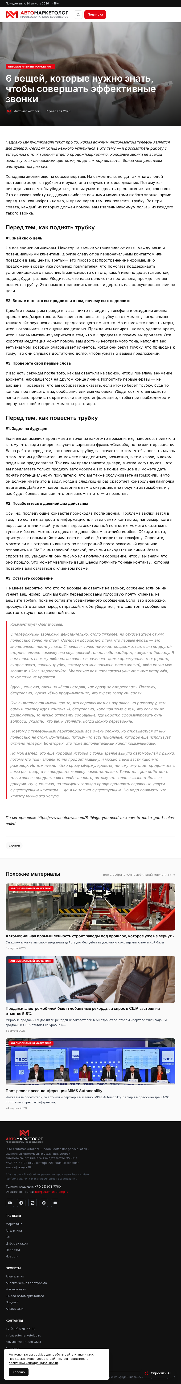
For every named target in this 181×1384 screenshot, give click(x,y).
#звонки (14, 845)
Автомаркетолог (27, 111)
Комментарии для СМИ (23, 1342)
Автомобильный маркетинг (30, 66)
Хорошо (18, 1372)
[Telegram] (21, 1203)
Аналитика (14, 1230)
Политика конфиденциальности (122, 1377)
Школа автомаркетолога (25, 1296)
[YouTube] (10, 1203)
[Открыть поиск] (78, 14)
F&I (8, 1237)
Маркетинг (14, 1224)
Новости (12, 1256)
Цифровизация (17, 1243)
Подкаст (12, 1302)
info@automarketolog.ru (51, 1191)
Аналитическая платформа (26, 1283)
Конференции (16, 1289)
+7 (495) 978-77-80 (20, 1329)
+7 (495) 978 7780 (47, 1186)
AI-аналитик (15, 1276)
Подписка (95, 14)
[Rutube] (55, 1203)
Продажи (13, 1250)
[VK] (32, 1203)
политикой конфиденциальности (33, 1363)
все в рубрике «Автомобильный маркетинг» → (139, 874)
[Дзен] (44, 1203)
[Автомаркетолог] (37, 14)
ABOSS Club (15, 1309)
